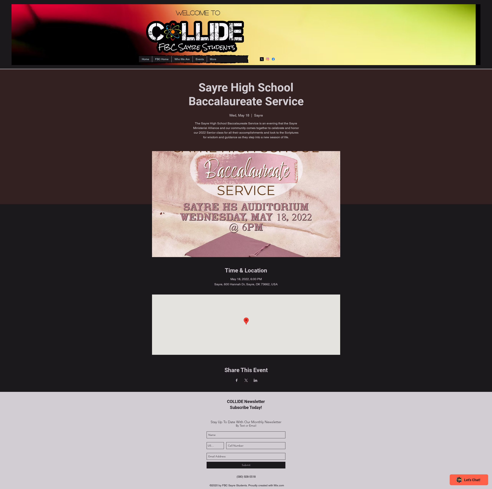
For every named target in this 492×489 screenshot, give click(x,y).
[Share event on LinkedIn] (255, 380)
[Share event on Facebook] (237, 380)
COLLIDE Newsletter (246, 401)
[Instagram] (267, 59)
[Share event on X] (246, 380)
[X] (262, 59)
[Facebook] (273, 59)
